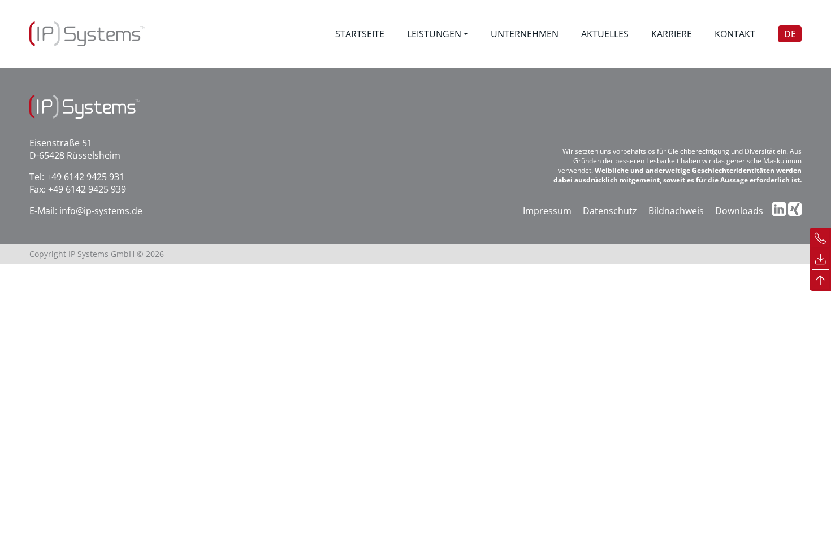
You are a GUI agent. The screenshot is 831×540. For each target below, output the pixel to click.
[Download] (820, 258)
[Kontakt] (820, 237)
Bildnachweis (676, 210)
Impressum (547, 210)
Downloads (739, 210)
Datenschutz (610, 210)
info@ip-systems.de (100, 210)
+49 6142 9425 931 (85, 177)
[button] (437, 34)
